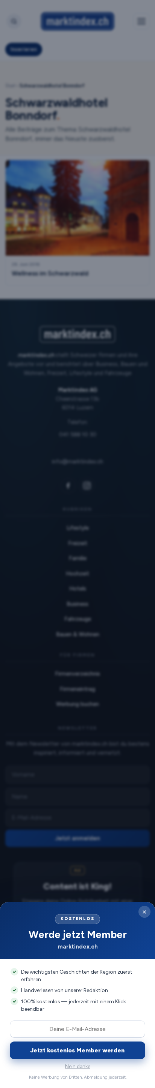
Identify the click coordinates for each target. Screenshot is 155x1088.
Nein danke (77, 1066)
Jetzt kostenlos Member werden (77, 1050)
